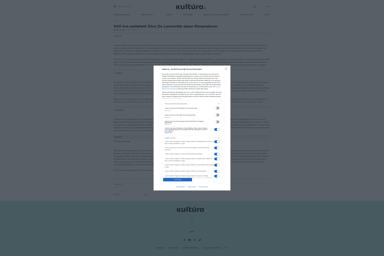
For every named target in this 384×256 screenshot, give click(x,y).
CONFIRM (177, 179)
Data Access (192, 187)
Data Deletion (180, 187)
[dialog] (192, 128)
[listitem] (192, 104)
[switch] (216, 108)
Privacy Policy (203, 187)
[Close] (226, 69)
